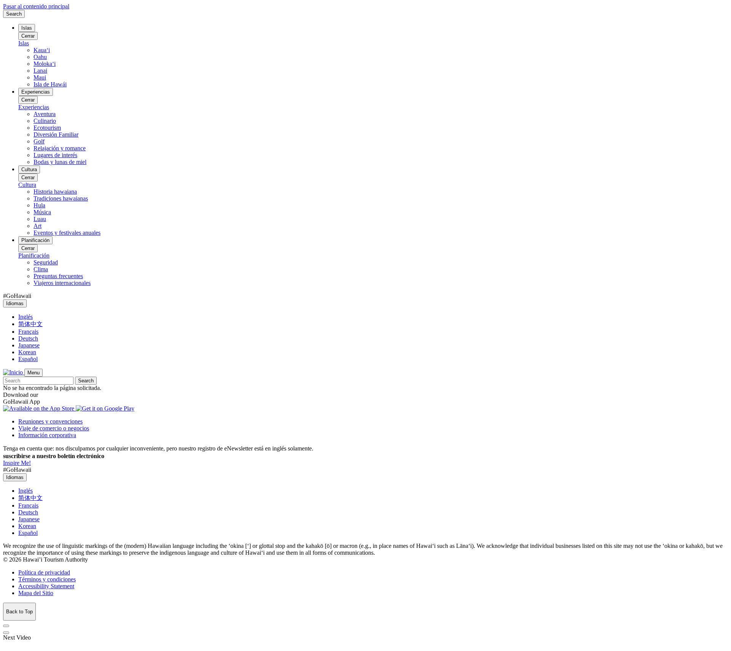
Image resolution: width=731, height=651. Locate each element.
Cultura (29, 169)
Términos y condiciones (47, 579)
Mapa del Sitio (35, 593)
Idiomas (15, 303)
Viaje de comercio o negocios (53, 428)
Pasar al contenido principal (36, 6)
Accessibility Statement (46, 586)
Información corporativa (47, 435)
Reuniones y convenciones (50, 421)
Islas (26, 28)
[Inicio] (13, 372)
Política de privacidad (44, 572)
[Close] (6, 626)
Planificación (35, 240)
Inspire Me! (17, 463)
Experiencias (35, 92)
